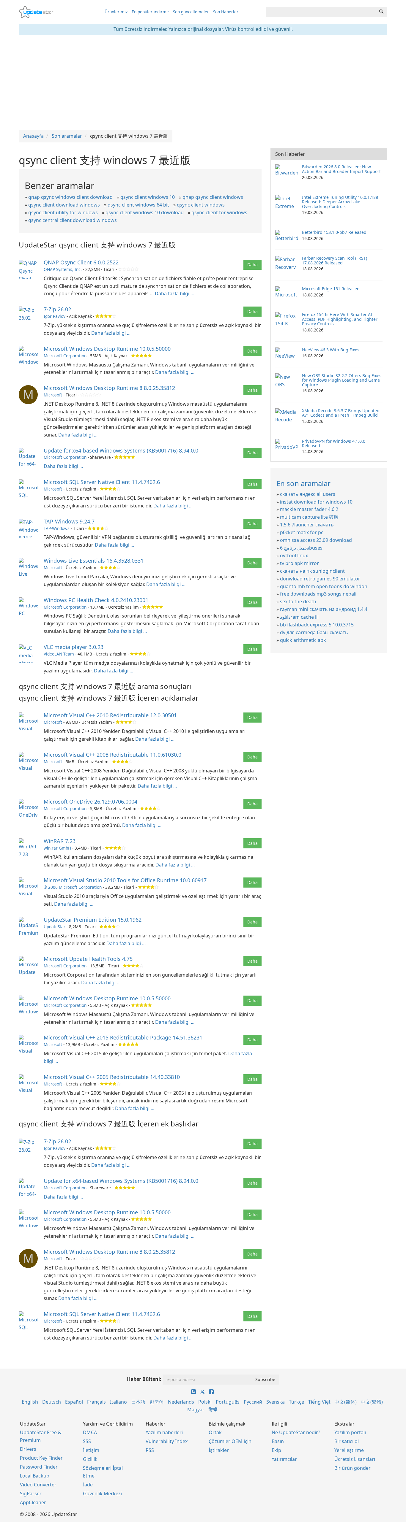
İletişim (91, 1450)
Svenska (275, 1402)
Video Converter (38, 1484)
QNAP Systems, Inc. (63, 269)
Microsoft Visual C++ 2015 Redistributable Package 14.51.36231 (123, 1037)
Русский (253, 1402)
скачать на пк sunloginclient (312, 571)
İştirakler (219, 1450)
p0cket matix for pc (301, 532)
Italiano (118, 1402)
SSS (87, 1441)
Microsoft (53, 395)
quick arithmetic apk (303, 640)
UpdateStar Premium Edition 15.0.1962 (92, 919)
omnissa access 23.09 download (316, 540)
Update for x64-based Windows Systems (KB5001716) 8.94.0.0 (121, 450)
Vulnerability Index (167, 1441)
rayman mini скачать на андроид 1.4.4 (323, 609)
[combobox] (321, 12)
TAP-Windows (57, 528)
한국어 (157, 1402)
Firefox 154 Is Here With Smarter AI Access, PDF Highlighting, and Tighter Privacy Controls (339, 319)
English (30, 1402)
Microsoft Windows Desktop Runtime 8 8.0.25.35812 (109, 387)
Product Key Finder (41, 1458)
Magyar (195, 1409)
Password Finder (39, 1467)
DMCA (90, 1432)
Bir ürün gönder (352, 1468)
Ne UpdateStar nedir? (296, 1432)
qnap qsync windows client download (70, 197)
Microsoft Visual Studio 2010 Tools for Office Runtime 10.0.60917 (125, 880)
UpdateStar (54, 926)
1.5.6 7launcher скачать (307, 524)
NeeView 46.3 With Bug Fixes (330, 350)
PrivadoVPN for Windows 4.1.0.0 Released (333, 443)
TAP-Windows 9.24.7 (69, 521)
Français (96, 1402)
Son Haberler (225, 12)
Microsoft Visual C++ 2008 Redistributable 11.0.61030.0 (112, 754)
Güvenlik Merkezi (102, 1493)
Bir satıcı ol (346, 1441)
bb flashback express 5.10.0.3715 (317, 624)
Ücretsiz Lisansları (354, 1459)
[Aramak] (381, 12)
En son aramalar (303, 483)
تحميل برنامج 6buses (301, 548)
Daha (252, 264)
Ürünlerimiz (116, 12)
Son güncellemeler (191, 12)
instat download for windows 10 (316, 502)
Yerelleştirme (349, 1450)
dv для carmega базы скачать (314, 632)
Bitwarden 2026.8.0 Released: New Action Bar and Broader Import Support (341, 169)
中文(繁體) (372, 1402)
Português (228, 1402)
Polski (205, 1402)
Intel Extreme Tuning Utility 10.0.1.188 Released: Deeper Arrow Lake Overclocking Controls (340, 201)
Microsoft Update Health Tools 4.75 (88, 958)
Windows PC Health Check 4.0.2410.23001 (96, 600)
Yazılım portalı (350, 1432)
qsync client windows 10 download (145, 212)
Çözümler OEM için (230, 1441)
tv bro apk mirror (299, 563)
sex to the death (298, 601)
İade (88, 1484)
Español (74, 1402)
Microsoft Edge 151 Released (331, 288)
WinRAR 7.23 (59, 841)
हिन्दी (213, 1409)
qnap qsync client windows (212, 197)
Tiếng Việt (319, 1402)
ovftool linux (294, 555)
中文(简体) (346, 1402)
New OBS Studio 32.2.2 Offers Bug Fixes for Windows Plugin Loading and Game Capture (341, 380)
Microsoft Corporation (65, 355)
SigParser (31, 1493)
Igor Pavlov (54, 316)
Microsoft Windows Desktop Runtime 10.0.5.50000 (107, 348)
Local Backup (34, 1475)
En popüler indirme (150, 12)
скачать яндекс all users (307, 494)
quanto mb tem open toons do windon (323, 586)
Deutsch (51, 1402)
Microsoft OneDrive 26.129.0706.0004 (90, 801)
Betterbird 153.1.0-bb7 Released (334, 232)
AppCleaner (33, 1502)
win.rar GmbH (57, 848)
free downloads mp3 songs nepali (318, 594)
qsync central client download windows (72, 220)
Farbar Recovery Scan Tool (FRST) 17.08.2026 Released (334, 260)
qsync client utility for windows (63, 212)
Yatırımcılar (284, 1459)
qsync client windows (201, 204)
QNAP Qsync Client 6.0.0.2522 (81, 262)
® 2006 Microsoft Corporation (73, 887)
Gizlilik (90, 1459)
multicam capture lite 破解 (309, 517)
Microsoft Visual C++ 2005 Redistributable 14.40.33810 (112, 1076)
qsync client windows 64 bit (138, 204)
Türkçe (296, 1402)
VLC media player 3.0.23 (73, 646)
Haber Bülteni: (144, 1379)
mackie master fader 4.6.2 (309, 509)
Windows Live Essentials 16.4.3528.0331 (94, 560)
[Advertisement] (203, 82)
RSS (150, 1450)
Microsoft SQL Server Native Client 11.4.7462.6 (102, 481)
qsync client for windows (219, 212)
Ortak (215, 1432)
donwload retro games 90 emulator (320, 578)
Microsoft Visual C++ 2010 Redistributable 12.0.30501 (110, 715)
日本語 (138, 1402)
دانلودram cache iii (299, 617)
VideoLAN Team (59, 654)
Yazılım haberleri (164, 1432)
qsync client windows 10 (147, 197)
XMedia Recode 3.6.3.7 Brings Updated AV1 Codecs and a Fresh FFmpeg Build (341, 413)
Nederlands (181, 1402)
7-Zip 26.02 (57, 309)
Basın (278, 1441)
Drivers (28, 1449)
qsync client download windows (64, 204)
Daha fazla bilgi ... (174, 293)
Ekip (276, 1450)
